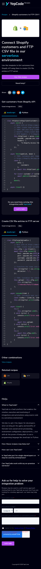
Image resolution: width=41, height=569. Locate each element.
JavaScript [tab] (11, 112)
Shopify (9, 383)
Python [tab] (25, 112)
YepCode (27, 204)
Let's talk (20, 209)
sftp (20, 226)
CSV (8, 376)
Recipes (5, 14)
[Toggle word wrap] (32, 121)
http (20, 106)
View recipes (7, 362)
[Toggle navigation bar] (3, 4)
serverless (10, 55)
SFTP (28, 376)
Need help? (20, 83)
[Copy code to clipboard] (36, 121)
